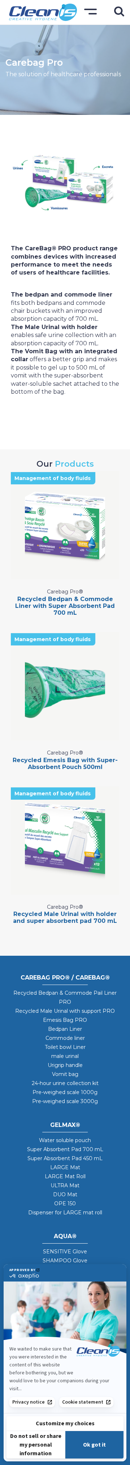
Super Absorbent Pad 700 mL (65, 1149)
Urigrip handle (65, 1065)
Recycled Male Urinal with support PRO (65, 1011)
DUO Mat (65, 1194)
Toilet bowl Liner (65, 1047)
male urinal (65, 1056)
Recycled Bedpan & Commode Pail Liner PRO (65, 997)
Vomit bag (65, 1074)
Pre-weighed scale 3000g (65, 1101)
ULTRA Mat (65, 1185)
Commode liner (65, 1038)
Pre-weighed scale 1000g (65, 1092)
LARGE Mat (65, 1167)
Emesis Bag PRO (65, 1020)
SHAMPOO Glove (65, 1260)
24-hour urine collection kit (65, 1083)
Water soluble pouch (65, 1140)
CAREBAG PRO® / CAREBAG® (65, 977)
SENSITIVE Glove (65, 1251)
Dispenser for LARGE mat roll (65, 1212)
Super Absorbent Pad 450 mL (65, 1158)
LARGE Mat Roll (65, 1176)
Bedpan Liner (65, 1029)
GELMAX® (65, 1125)
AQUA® (65, 1236)
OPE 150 (65, 1203)
